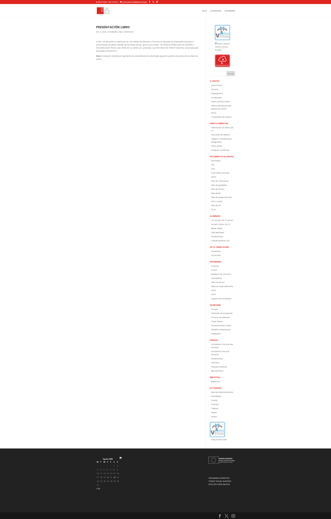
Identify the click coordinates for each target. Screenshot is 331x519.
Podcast (215, 404)
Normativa (215, 160)
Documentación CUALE (221, 325)
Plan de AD (216, 205)
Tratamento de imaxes (221, 117)
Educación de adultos (220, 134)
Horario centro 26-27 (220, 224)
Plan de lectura (217, 189)
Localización (215, 11)
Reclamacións (217, 236)
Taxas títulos (217, 321)
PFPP (213, 290)
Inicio (204, 11)
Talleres (214, 408)
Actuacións (216, 251)
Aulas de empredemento (222, 286)
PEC (213, 164)
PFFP (213, 294)
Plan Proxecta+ (218, 282)
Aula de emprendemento (222, 392)
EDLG (213, 112)
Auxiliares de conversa (221, 274)
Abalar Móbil (216, 228)
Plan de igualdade (219, 185)
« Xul (98, 488)
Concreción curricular (220, 172)
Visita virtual (216, 146)
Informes (215, 362)
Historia (214, 89)
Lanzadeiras (216, 278)
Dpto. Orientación (126, 32)
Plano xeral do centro (220, 101)
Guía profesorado (219, 439)
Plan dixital (216, 193)
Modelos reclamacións (221, 329)
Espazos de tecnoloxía (221, 298)
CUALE (214, 270)
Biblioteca (215, 381)
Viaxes (214, 412)
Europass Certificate (220, 150)
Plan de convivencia (219, 181)
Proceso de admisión (220, 317)
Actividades (230, 11)
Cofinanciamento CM (220, 240)
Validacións (216, 333)
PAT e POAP (216, 201)
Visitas (214, 416)
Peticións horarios (219, 366)
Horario (214, 309)
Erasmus (215, 266)
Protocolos (216, 255)
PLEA (213, 209)
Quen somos (217, 85)
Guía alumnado (217, 232)
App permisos (217, 370)
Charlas (214, 400)
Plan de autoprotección (221, 197)
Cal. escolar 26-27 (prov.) (222, 220)
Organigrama (217, 93)
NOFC (213, 177)
